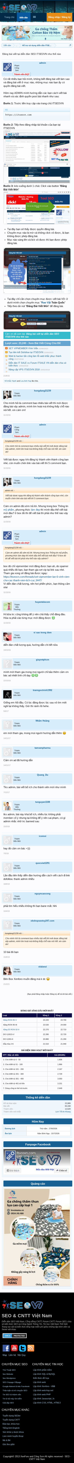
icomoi (42, 836)
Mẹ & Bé (6, 1440)
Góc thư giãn (9, 1444)
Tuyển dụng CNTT (11, 1420)
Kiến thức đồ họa (41, 1378)
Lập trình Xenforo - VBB (44, 1386)
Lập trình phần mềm (42, 1370)
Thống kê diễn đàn (38, 1097)
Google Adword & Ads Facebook (16, 1386)
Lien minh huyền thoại (13, 1436)
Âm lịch (8, 1133)
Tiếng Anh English (11, 1428)
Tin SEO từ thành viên (12, 1395)
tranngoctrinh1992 (42, 690)
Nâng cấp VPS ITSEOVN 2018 (24, 369)
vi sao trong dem (43, 632)
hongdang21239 (42, 390)
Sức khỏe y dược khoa (13, 1432)
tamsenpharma (42, 748)
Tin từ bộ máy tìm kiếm (12, 1399)
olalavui (42, 966)
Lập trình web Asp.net (43, 1390)
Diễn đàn (24, 18)
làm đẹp (35, 509)
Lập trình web (39, 1382)
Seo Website (8, 1374)
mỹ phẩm (8, 509)
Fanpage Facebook (38, 1144)
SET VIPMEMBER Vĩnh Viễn (23, 348)
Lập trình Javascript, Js (43, 1398)
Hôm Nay (38, 1121)
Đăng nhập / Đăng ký (59, 17)
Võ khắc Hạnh (10, 381)
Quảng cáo (38, 1183)
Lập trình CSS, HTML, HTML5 (47, 1403)
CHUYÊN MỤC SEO (14, 1364)
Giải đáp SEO (8, 1403)
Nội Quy (22, 1355)
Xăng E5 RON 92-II (11, 1030)
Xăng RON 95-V (10, 1020)
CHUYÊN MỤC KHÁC (15, 1409)
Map (5, 1355)
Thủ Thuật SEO (9, 1370)
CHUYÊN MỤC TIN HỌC (47, 1364)
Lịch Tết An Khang (63, 1112)
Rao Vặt (46, 302)
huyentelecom (42, 602)
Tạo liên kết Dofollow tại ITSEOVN (26, 352)
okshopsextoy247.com (42, 920)
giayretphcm (42, 659)
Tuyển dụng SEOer (11, 1416)
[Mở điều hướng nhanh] (70, 45)
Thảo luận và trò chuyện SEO (15, 1390)
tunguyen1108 (42, 802)
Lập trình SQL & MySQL (44, 1374)
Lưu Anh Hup (25, 381)
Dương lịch (10, 1128)
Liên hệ (12, 1355)
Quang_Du (42, 775)
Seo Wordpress (9, 1378)
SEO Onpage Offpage (12, 1382)
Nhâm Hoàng (42, 720)
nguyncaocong (42, 893)
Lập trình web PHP (42, 1394)
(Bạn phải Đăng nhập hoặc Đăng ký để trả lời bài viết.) (49, 994)
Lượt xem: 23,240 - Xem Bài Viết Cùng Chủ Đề (33, 343)
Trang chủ (9, 17)
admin (42, 63)
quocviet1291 (43, 863)
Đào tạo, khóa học (11, 1424)
